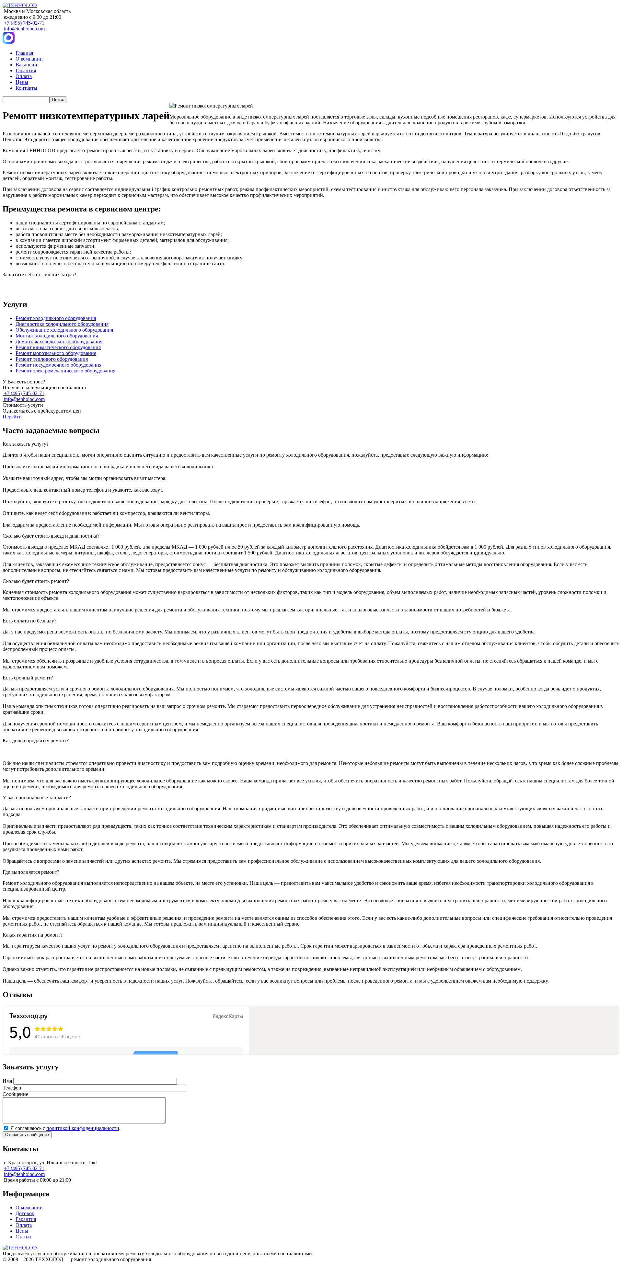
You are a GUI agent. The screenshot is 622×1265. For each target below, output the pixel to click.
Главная (24, 53)
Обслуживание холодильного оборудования (64, 330)
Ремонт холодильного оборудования (56, 318)
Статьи (23, 1236)
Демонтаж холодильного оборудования (59, 341)
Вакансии (26, 64)
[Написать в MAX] (9, 42)
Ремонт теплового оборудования (52, 359)
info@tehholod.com (24, 28)
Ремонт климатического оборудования (58, 347)
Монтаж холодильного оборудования (57, 335)
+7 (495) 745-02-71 (24, 23)
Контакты (26, 88)
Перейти (12, 416)
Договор (25, 1213)
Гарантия (26, 70)
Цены (22, 82)
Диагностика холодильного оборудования (62, 324)
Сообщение (15, 1094)
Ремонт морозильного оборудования (56, 353)
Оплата (24, 76)
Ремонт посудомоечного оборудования (58, 365)
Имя (7, 1081)
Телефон (12, 1087)
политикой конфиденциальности (82, 1128)
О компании (29, 59)
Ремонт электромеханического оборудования (65, 370)
